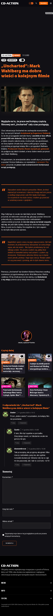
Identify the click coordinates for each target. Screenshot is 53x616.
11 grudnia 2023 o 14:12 (26, 413)
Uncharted (12, 60)
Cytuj (13, 423)
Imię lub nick (8, 509)
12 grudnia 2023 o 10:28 (36, 449)
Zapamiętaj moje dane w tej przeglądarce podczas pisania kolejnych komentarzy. (26, 535)
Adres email (7, 521)
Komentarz (7, 477)
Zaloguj (43, 3)
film (3, 60)
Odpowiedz (23, 423)
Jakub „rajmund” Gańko (26, 342)
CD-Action (6, 55)
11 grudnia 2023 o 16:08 (30, 430)
